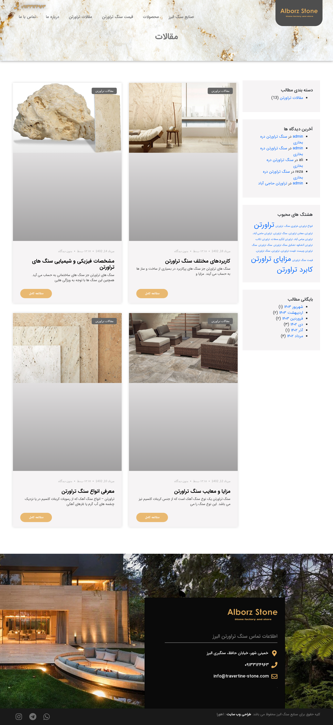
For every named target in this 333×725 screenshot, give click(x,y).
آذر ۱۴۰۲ (297, 330)
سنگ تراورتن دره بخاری (281, 139)
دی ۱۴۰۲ (296, 324)
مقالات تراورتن (80, 17)
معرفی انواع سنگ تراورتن (87, 491)
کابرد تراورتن (295, 269)
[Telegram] (33, 717)
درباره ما (52, 17)
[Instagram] (19, 717)
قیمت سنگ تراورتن (117, 17)
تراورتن (264, 224)
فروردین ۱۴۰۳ (292, 318)
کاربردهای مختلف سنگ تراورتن (197, 261)
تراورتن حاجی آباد (272, 183)
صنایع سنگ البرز (181, 17)
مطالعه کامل (152, 293)
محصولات (151, 17)
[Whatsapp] (46, 717)
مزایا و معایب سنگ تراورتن (202, 491)
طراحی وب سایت (238, 714)
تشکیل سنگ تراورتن (284, 245)
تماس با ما (27, 17)
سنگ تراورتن (265, 245)
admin (298, 137)
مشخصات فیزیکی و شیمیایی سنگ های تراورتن (73, 264)
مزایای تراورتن (271, 259)
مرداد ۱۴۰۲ (295, 336)
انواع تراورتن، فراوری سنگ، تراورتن (294, 226)
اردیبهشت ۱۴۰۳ (291, 313)
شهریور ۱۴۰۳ (293, 307)
